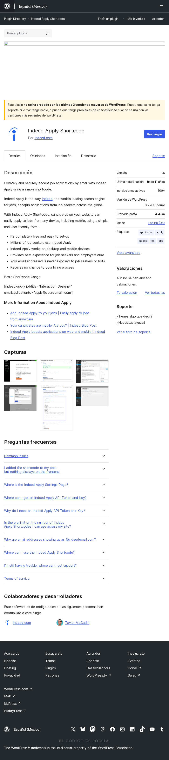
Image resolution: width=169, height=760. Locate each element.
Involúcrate (136, 653)
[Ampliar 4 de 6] (67, 390)
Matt (10, 696)
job (153, 240)
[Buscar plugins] (48, 33)
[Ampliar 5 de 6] (103, 365)
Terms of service (16, 578)
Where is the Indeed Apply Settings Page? (36, 485)
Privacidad (12, 675)
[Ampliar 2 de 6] (31, 391)
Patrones (52, 675)
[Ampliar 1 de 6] (31, 365)
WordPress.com (18, 689)
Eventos (134, 661)
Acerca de (12, 653)
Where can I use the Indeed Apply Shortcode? (39, 552)
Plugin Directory (15, 18)
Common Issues (16, 456)
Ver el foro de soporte (133, 332)
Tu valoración (127, 292)
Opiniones (37, 156)
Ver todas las (155, 292)
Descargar (154, 134)
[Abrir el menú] (162, 6)
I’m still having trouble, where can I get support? (40, 565)
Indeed (47, 199)
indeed (143, 240)
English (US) (156, 223)
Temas (50, 661)
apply (159, 232)
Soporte (159, 156)
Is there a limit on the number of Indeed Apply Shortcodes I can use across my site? (37, 524)
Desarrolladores (98, 668)
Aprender (93, 653)
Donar (134, 668)
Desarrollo (88, 156)
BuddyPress (15, 711)
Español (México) (27, 729)
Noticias (10, 661)
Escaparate (53, 653)
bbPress (12, 704)
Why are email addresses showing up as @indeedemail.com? (50, 539)
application (146, 232)
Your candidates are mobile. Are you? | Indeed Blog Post (53, 325)
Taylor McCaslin (77, 623)
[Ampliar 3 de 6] (67, 365)
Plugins (50, 668)
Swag (134, 675)
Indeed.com (43, 138)
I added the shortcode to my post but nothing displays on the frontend (32, 470)
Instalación (63, 156)
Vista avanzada (128, 253)
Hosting (10, 668)
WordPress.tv (99, 675)
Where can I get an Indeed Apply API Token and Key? (45, 498)
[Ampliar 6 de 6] (103, 392)
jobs (160, 240)
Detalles (14, 156)
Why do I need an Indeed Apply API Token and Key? (44, 511)
